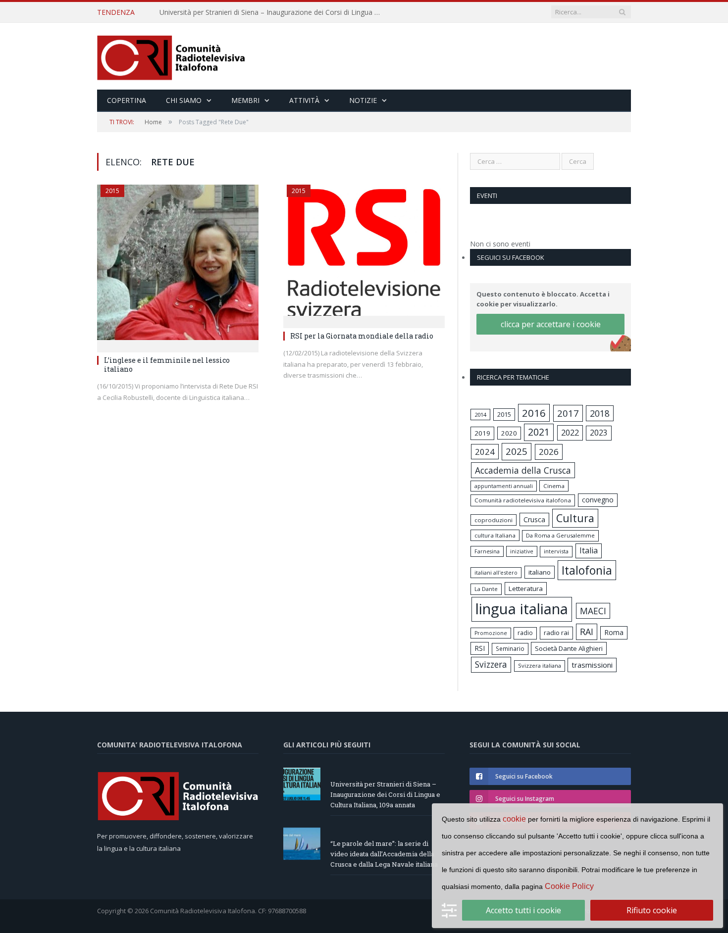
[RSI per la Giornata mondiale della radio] (364, 253)
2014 (480, 414)
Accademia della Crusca (523, 470)
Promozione (490, 633)
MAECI (593, 611)
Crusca (534, 519)
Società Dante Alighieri (569, 648)
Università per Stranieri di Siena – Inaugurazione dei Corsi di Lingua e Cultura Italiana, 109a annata (385, 794)
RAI (586, 632)
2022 (570, 432)
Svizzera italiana (539, 665)
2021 (539, 432)
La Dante (486, 588)
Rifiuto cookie (651, 910)
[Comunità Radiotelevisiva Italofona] (171, 56)
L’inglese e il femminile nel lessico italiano (167, 364)
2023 (599, 432)
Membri (245, 100)
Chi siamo (184, 100)
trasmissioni (592, 665)
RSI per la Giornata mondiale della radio (361, 336)
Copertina (126, 100)
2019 (482, 433)
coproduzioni (493, 520)
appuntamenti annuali (503, 486)
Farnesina (487, 551)
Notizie (363, 100)
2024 (485, 451)
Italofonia (587, 570)
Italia (588, 550)
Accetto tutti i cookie (523, 910)
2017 (568, 413)
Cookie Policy (569, 886)
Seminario (510, 648)
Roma (614, 632)
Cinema (554, 486)
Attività (304, 100)
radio (525, 633)
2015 (112, 191)
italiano (539, 572)
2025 (516, 451)
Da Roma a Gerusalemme (560, 535)
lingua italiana (521, 609)
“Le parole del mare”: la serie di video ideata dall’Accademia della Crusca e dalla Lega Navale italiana (273, 12)
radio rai (556, 632)
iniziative (521, 551)
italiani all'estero (496, 572)
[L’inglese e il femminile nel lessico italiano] (178, 265)
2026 (549, 451)
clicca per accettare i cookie (551, 324)
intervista (556, 551)
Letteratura (526, 588)
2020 (509, 433)
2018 (600, 413)
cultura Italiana (495, 535)
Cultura (575, 518)
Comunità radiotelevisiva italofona (522, 500)
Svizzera (491, 664)
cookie (514, 819)
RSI (479, 648)
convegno (598, 499)
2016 (534, 413)
